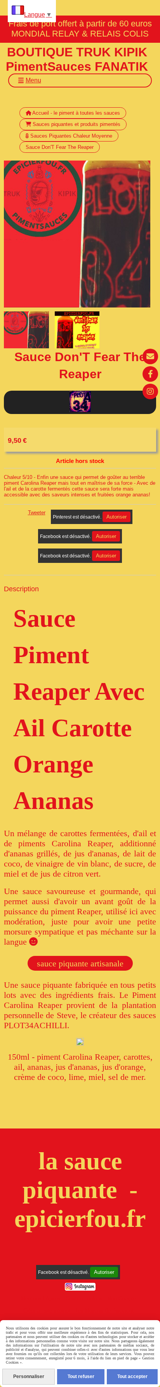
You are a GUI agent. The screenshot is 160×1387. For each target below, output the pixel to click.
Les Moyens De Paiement (104, 1311)
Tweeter (36, 512)
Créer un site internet (46, 1311)
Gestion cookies (84, 1298)
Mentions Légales (41, 1298)
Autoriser (116, 517)
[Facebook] (150, 374)
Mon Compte (121, 1298)
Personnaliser (28, 1376)
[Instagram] (150, 391)
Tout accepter (132, 1376)
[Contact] (150, 356)
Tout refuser (81, 1376)
